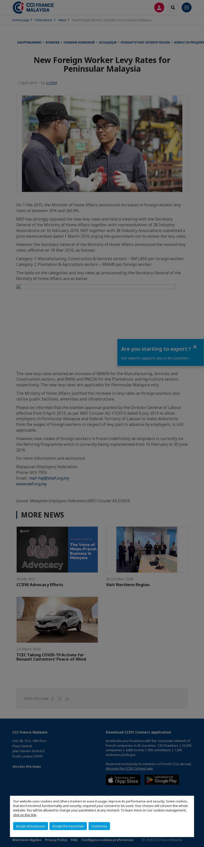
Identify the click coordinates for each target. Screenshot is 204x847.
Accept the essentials (68, 826)
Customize (99, 826)
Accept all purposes (30, 826)
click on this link (24, 815)
